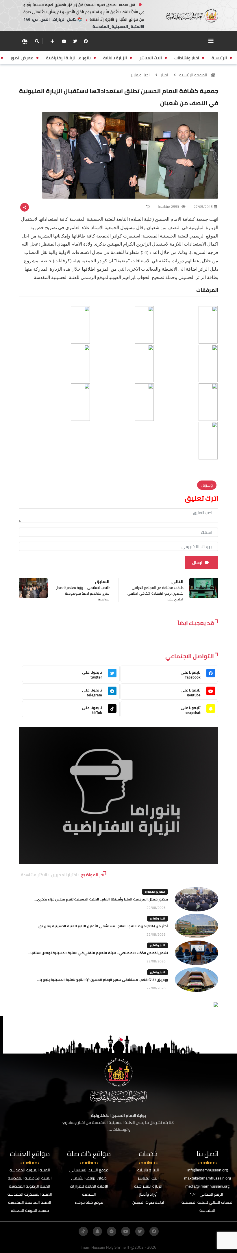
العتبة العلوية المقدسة (30, 1170)
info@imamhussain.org (207, 1170)
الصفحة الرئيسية (193, 75)
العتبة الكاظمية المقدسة (30, 1178)
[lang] (24, 41)
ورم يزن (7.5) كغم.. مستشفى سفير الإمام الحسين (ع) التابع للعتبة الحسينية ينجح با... (102, 979)
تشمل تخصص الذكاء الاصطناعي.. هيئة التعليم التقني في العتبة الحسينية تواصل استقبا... (98, 952)
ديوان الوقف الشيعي (89, 1178)
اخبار (164, 75)
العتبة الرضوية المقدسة (29, 1186)
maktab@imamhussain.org (207, 1178)
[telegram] (111, 1231)
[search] (36, 41)
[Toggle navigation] (211, 40)
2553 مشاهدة (169, 206)
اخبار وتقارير (140, 75)
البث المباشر (148, 1178)
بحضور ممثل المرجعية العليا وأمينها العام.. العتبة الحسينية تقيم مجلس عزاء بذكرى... (101, 899)
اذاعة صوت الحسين (148, 1202)
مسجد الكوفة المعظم (30, 1210)
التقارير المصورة (155, 891)
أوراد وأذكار (148, 1194)
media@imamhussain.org (207, 1186)
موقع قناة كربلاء (89, 1202)
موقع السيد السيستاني (88, 1170)
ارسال (197, 562)
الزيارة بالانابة (148, 1170)
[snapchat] (97, 1231)
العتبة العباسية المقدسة (29, 1202)
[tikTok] (83, 1231)
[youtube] (64, 41)
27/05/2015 (203, 206)
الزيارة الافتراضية (148, 1186)
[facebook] (86, 41)
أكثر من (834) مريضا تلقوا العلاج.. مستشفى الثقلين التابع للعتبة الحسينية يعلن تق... (102, 926)
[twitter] (75, 41)
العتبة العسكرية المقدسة (30, 1194)
